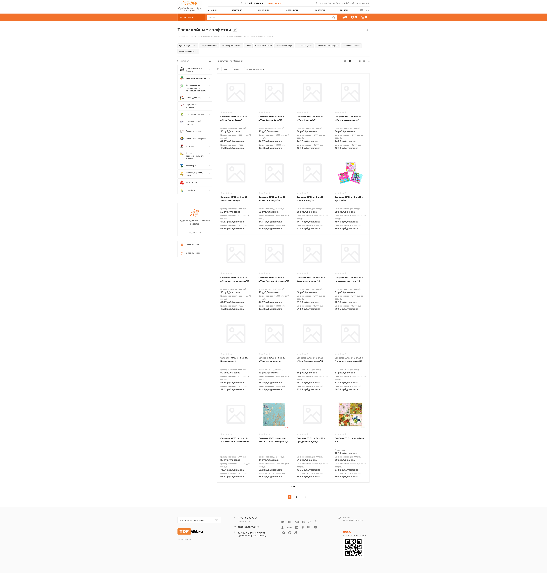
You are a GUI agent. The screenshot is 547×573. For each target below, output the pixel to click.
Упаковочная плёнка (188, 51)
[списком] (364, 61)
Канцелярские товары (231, 45)
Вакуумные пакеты (209, 45)
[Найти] (334, 17)
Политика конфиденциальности (353, 519)
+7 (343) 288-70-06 (253, 3)
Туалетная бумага (304, 45)
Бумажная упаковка (188, 45)
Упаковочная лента (351, 45)
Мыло (248, 45)
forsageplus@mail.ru (248, 526)
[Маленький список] (345, 61)
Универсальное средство (327, 45)
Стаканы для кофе (284, 45)
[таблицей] (369, 61)
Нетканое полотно (263, 45)
